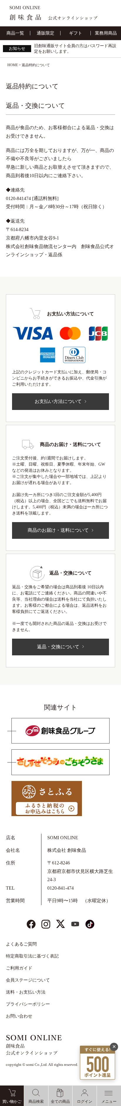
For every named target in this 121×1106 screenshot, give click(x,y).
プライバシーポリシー (28, 1004)
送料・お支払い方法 (26, 992)
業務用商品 (106, 33)
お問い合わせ (19, 1016)
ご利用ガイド (19, 968)
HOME (12, 65)
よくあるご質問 (21, 944)
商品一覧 (15, 33)
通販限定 (45, 33)
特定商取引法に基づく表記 (32, 956)
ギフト (75, 33)
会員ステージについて (28, 980)
